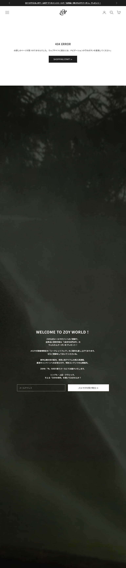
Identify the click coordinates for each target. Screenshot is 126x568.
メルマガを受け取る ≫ (88, 387)
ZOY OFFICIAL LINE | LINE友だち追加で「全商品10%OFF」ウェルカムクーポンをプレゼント (63, 4)
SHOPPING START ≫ (62, 59)
